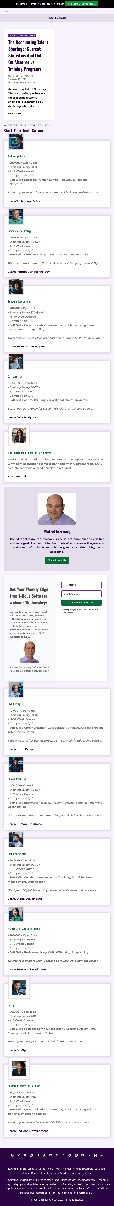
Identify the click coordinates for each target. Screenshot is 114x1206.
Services (67, 1169)
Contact (42, 1169)
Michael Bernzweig (22, 75)
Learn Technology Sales (24, 201)
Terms (50, 1169)
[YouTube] (25, 1155)
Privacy (58, 1169)
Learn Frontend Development (28, 969)
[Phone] (63, 1155)
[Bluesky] (95, 1155)
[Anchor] (101, 1155)
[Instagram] (31, 1155)
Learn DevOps (17, 1050)
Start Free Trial (18, 476)
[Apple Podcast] (76, 1155)
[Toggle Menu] (7, 11)
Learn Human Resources (25, 824)
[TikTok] (44, 1155)
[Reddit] (57, 1155)
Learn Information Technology (29, 271)
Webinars (88, 1169)
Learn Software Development (28, 346)
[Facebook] (12, 1155)
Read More (17, 113)
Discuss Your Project (56, 1173)
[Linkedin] (50, 1155)
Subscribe (88, 1173)
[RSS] (82, 1155)
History (22, 1169)
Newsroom (12, 1169)
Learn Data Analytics (22, 417)
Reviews (35, 1173)
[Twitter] (18, 1155)
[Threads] (89, 1155)
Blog (43, 1173)
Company (32, 1169)
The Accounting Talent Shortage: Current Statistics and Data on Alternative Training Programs (28, 55)
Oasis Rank (100, 1169)
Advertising (78, 1169)
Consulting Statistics (22, 35)
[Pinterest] (37, 1155)
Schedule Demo (75, 1173)
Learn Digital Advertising (25, 898)
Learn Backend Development (28, 1131)
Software (25, 1173)
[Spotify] (69, 1155)
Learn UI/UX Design (21, 749)
